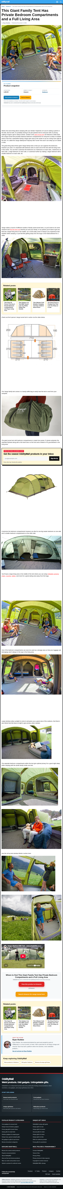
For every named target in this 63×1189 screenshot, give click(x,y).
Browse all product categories (10, 1142)
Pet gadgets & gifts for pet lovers (10, 1139)
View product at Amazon (11, 97)
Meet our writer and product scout (11, 1160)
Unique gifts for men (38, 1126)
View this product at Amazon (31, 984)
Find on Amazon (25, 97)
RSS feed (47, 1174)
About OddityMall (6, 1155)
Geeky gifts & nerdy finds (8, 1131)
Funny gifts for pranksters (40, 1142)
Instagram (51, 1171)
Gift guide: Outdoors (27, 1062)
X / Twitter (37, 1171)
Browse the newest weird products (11, 1150)
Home (3, 6)
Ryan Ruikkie (6, 23)
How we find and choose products (11, 1158)
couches (8, 576)
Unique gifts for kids (38, 1137)
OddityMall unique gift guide (40, 1124)
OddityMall (8, 1079)
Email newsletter (56, 1174)
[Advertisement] (31, 118)
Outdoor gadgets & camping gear (10, 1134)
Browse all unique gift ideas (42, 1062)
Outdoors (8, 6)
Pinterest (44, 1171)
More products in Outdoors (11, 1062)
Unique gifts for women (39, 1129)
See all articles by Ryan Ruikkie (22, 1051)
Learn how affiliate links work (27, 1182)
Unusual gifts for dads (39, 1131)
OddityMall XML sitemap (39, 1163)
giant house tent (39, 134)
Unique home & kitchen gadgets (10, 1126)
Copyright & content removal (40, 1160)
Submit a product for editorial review (11, 1163)
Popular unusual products (9, 1153)
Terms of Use (36, 1153)
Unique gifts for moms (38, 1134)
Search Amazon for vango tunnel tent (31, 994)
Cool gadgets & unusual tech (9, 1124)
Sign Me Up (54, 458)
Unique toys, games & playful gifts (11, 1137)
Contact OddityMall (38, 1150)
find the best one (15, 229)
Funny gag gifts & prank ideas (10, 1129)
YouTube (58, 1171)
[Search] (60, 1)
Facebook (30, 1171)
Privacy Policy (36, 1155)
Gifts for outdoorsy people (40, 1139)
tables (14, 576)
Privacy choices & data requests (41, 1158)
